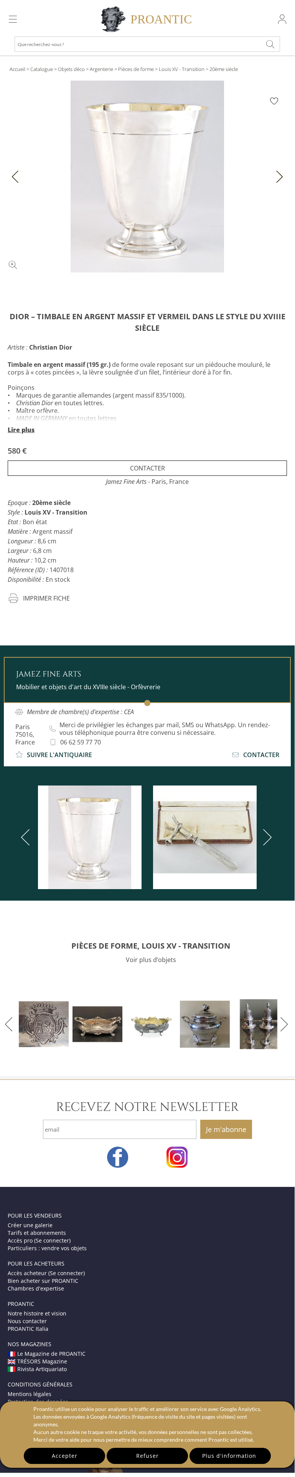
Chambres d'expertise (36, 1288)
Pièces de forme (136, 69)
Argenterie (101, 69)
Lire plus (21, 430)
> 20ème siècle (222, 69)
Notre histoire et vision (37, 1313)
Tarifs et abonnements (37, 1232)
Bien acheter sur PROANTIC (43, 1280)
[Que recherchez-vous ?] (270, 44)
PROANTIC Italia (28, 1328)
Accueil (17, 69)
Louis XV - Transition (181, 69)
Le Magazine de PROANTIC (51, 1353)
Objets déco (71, 69)
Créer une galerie (30, 1225)
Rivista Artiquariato (42, 1369)
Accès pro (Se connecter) (39, 1240)
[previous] (27, 837)
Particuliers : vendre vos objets (47, 1248)
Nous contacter (27, 1321)
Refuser (147, 1455)
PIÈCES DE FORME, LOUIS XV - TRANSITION (150, 946)
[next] (266, 837)
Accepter (64, 1455)
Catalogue (41, 69)
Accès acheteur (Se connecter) (46, 1273)
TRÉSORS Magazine (42, 1361)
